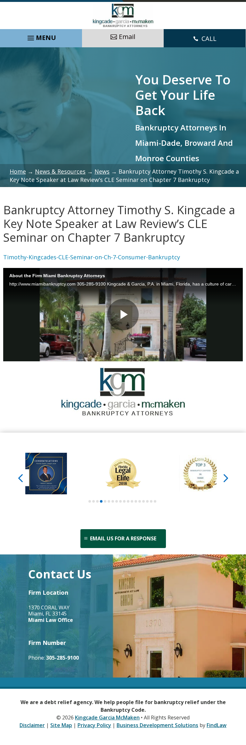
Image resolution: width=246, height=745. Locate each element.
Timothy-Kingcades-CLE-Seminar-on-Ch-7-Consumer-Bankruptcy (91, 257)
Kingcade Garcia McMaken (107, 717)
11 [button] (128, 501)
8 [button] (116, 501)
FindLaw (216, 725)
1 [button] (89, 501)
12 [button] (132, 501)
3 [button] (97, 501)
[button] (41, 36)
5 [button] (105, 501)
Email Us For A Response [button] (123, 538)
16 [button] (147, 501)
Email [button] (127, 36)
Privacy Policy (94, 725)
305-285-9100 (62, 657)
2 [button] (93, 501)
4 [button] (101, 501)
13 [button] (136, 501)
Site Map (61, 725)
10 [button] (124, 501)
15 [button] (143, 501)
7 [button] (112, 501)
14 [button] (139, 501)
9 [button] (120, 501)
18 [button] (155, 501)
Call (209, 38)
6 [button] (109, 501)
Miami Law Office (50, 619)
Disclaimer (32, 725)
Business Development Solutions (157, 725)
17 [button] (151, 501)
